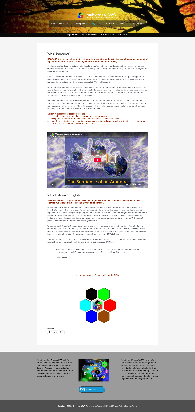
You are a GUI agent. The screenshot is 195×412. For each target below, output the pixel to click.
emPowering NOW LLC (103, 406)
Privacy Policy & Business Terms (125, 406)
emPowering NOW (101, 14)
